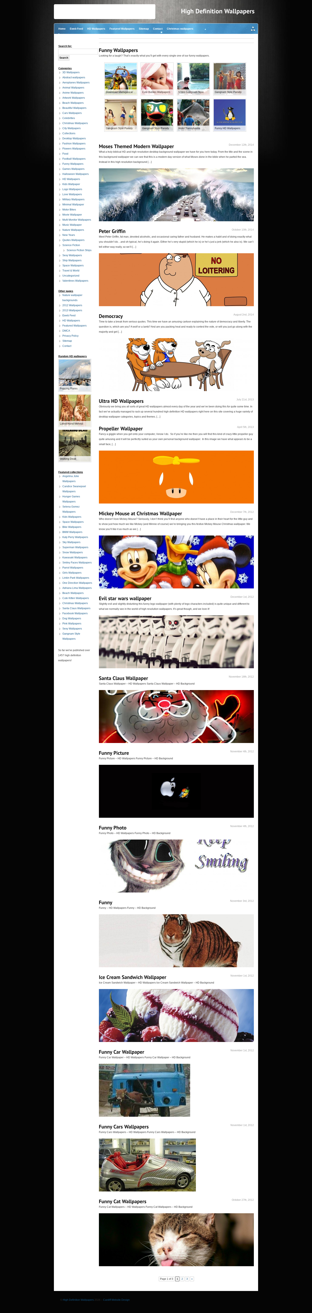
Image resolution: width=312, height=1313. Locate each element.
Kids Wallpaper (71, 184)
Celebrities (68, 118)
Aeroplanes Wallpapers (76, 82)
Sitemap (144, 28)
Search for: (65, 46)
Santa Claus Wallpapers (76, 608)
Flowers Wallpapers (73, 148)
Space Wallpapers (73, 265)
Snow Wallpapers (72, 552)
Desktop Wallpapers (74, 138)
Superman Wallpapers (75, 547)
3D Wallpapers (71, 72)
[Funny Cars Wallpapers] (124, 1126)
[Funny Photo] (113, 827)
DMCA (66, 330)
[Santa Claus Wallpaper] (123, 678)
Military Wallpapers (73, 199)
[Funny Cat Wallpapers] (122, 1201)
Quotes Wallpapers (73, 240)
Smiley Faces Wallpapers (77, 562)
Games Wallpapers (73, 168)
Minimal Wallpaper (73, 204)
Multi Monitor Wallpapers (76, 219)
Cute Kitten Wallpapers (75, 598)
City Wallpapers (71, 128)
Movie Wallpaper (72, 214)
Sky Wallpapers (71, 542)
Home (62, 28)
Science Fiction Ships (79, 250)
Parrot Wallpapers (72, 567)
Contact (158, 28)
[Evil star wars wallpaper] (125, 598)
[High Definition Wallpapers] (218, 11)
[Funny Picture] (114, 753)
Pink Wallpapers (71, 623)
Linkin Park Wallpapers (75, 577)
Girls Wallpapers (72, 572)
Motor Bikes (69, 209)
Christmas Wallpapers (75, 123)
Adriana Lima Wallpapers (77, 588)
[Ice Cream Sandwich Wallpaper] (132, 977)
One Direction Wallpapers (77, 582)
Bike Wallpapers (71, 527)
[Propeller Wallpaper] (121, 428)
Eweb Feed (76, 28)
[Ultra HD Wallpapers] (121, 401)
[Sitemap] (253, 29)
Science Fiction (71, 245)
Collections (68, 133)
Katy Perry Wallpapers (75, 537)
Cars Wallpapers (72, 113)
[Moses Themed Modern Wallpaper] (136, 146)
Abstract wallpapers (73, 77)
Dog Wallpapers (71, 618)
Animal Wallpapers (73, 87)
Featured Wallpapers (122, 28)
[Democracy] (111, 316)
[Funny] (105, 902)
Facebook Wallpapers (75, 613)
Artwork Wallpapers (73, 97)
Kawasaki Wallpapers (74, 557)
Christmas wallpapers (180, 28)
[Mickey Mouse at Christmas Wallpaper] (140, 513)
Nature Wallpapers (73, 229)
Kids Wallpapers (71, 516)
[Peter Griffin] (112, 231)
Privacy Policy (70, 335)
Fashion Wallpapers (74, 143)
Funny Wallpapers (72, 163)
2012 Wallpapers (72, 305)
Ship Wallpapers (72, 260)
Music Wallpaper (72, 224)
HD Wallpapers (96, 28)
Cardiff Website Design (116, 1299)
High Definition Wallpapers (78, 1299)
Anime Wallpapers (73, 92)
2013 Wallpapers (72, 310)
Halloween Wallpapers (75, 174)
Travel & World (70, 270)
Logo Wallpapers (72, 189)
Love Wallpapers (72, 194)
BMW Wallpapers (72, 532)
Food (65, 153)
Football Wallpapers (74, 158)
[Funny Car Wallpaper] (121, 1052)
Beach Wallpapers (73, 102)
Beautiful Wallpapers (74, 108)
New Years (68, 235)
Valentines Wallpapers (75, 280)
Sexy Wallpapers (72, 255)
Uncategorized (70, 275)
